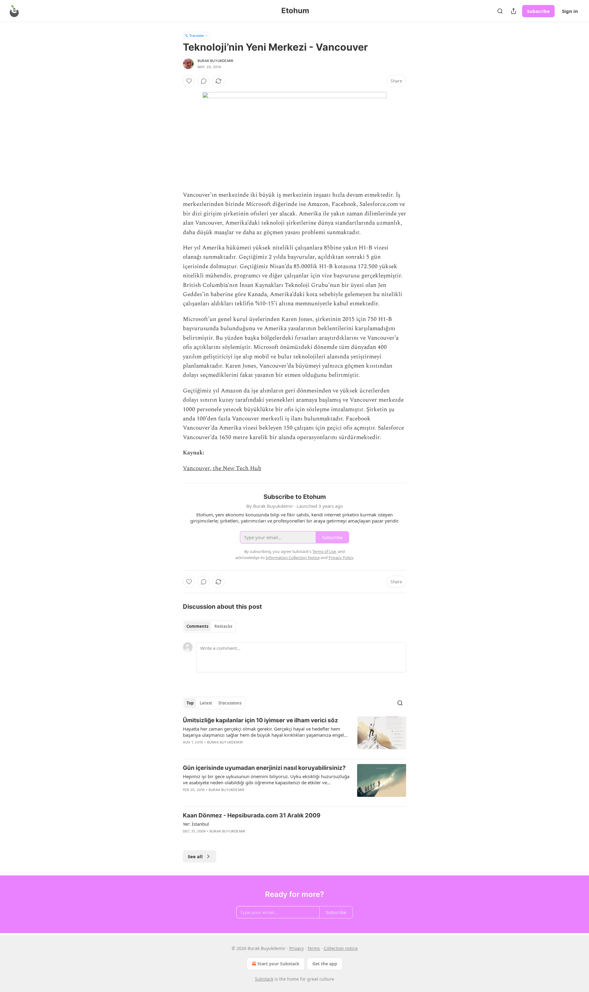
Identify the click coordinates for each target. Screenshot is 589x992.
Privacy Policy (341, 557)
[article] (294, 735)
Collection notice (341, 948)
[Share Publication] (513, 11)
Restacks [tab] (223, 626)
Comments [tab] (197, 626)
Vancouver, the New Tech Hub (222, 468)
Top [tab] (190, 703)
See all (195, 856)
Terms (313, 948)
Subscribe (538, 11)
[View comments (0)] (204, 81)
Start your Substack (278, 964)
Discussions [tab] (229, 703)
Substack (264, 979)
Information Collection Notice (293, 557)
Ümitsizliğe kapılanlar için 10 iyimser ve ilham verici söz (260, 720)
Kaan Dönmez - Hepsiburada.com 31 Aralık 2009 (252, 815)
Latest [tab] (206, 703)
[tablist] (209, 626)
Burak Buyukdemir (215, 61)
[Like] (189, 81)
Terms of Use (324, 551)
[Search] (500, 11)
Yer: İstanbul (196, 824)
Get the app (324, 964)
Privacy (296, 948)
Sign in (570, 11)
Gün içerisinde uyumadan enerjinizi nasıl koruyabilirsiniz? (264, 767)
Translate (196, 35)
